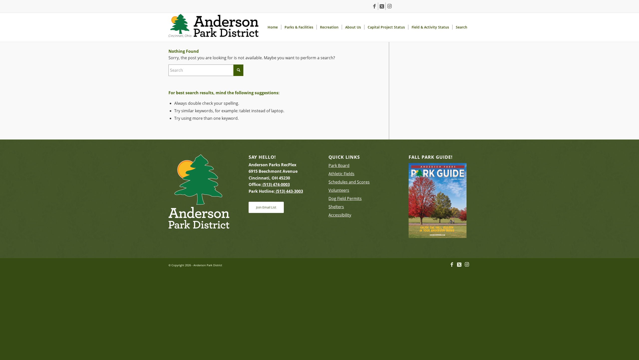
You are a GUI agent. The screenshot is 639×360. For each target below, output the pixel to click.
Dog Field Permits (345, 198)
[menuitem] (272, 27)
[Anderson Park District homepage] (213, 27)
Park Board (338, 165)
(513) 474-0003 (276, 184)
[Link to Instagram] (389, 6)
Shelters (336, 207)
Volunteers (338, 190)
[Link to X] (381, 6)
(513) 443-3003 (289, 191)
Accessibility (339, 215)
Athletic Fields (341, 173)
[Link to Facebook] (374, 6)
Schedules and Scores (349, 182)
